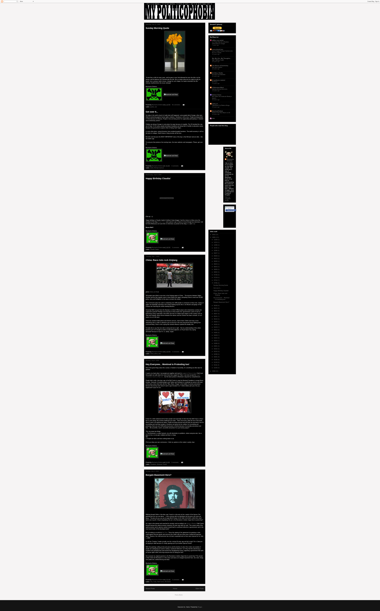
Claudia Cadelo (154, 249)
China (151, 353)
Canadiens (153, 464)
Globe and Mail (154, 292)
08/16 (216, 266)
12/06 (216, 245)
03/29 (216, 335)
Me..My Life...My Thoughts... (221, 58)
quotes (152, 107)
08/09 (216, 269)
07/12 (216, 280)
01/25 (216, 359)
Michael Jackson (159, 168)
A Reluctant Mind (218, 87)
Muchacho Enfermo (230, 160)
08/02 (216, 272)
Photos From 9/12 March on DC (221, 112)
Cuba (154, 581)
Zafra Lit (215, 104)
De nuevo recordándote (218, 74)
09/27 (216, 253)
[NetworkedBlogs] (229, 209)
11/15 (216, 248)
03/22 (216, 338)
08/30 (216, 261)
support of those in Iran (189, 373)
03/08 (216, 343)
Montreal (159, 464)
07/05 (216, 283)
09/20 (216, 256)
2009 (214, 237)
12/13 (216, 242)
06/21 (216, 308)
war (156, 107)
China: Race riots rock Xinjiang (161, 260)
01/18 (216, 362)
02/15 (216, 351)
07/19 (216, 277)
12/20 (216, 239)
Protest (165, 464)
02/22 (216, 349)
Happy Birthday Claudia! (158, 178)
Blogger (200, 607)
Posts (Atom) (178, 595)
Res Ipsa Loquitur (217, 67)
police (156, 353)
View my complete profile (228, 198)
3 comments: (175, 166)
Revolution (168, 581)
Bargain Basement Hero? (158, 475)
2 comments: (176, 351)
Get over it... (152, 112)
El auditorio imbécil (218, 80)
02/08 (216, 354)
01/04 (216, 368)
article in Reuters (191, 523)
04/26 (216, 324)
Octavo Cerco (162, 222)
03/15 (216, 340)
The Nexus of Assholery (220, 65)
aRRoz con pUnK (218, 40)
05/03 (216, 322)
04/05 (216, 332)
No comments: (176, 104)
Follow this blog (230, 210)
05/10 (216, 319)
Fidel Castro (160, 581)
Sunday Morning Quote (157, 28)
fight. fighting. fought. (218, 60)
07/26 (216, 275)
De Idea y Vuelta (217, 73)
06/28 (216, 305)
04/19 (216, 327)
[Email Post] (183, 104)
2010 (214, 234)
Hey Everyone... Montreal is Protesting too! (167, 364)
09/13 (216, 258)
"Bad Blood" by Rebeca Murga (220, 105)
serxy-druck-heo (217, 49)
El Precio (214, 82)
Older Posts (199, 588)
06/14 (216, 311)
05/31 (216, 316)
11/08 (216, 250)
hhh (213, 118)
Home (175, 588)
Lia (151, 216)
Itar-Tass (165, 532)
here (188, 223)
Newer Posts (150, 588)
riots (159, 353)
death (151, 168)
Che (151, 581)
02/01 (216, 357)
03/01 (216, 346)
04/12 (216, 330)
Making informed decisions (219, 89)
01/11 (216, 365)
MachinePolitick (217, 111)
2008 (214, 371)
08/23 (216, 264)
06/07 (216, 313)
